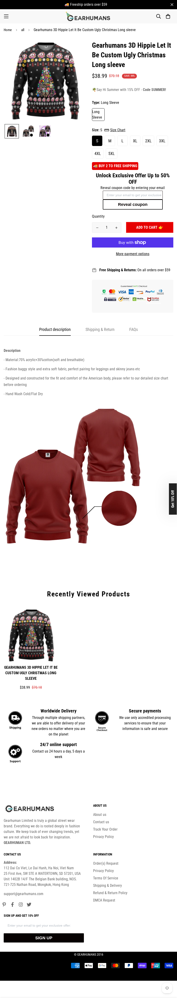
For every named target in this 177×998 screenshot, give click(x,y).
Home (8, 30)
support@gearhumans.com (23, 894)
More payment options (132, 254)
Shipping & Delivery (107, 885)
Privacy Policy (103, 837)
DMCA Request (104, 900)
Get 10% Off (173, 499)
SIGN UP (43, 938)
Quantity (98, 216)
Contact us (101, 822)
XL (135, 140)
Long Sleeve (97, 115)
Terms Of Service (105, 878)
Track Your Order (105, 829)
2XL (148, 140)
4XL (97, 153)
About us (99, 814)
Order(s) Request (105, 863)
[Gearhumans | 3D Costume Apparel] (89, 16)
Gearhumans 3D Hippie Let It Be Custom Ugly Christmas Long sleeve (31, 673)
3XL (162, 140)
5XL (111, 153)
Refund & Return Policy (110, 893)
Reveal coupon (133, 204)
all (22, 30)
